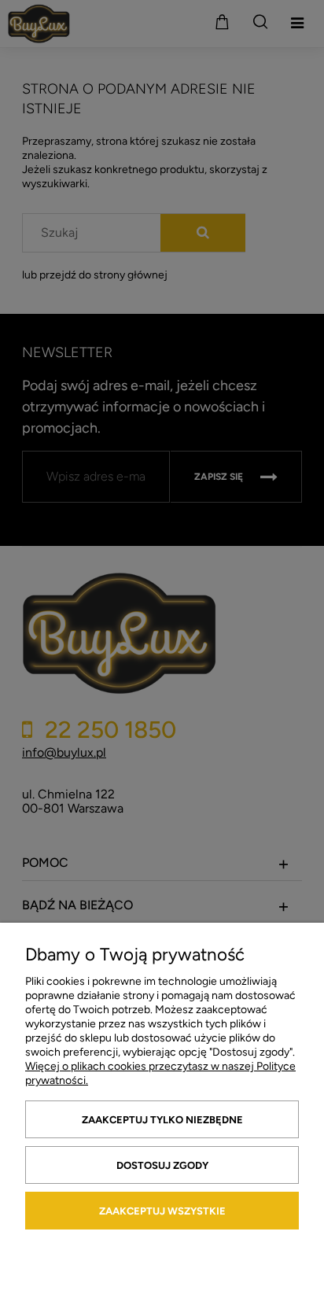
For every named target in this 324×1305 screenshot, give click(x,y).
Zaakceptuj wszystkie (162, 1211)
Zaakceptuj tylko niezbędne (162, 1120)
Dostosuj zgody (162, 1165)
